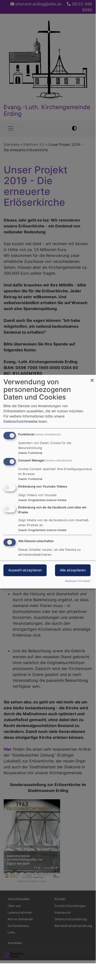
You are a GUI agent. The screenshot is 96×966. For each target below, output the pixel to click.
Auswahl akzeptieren (25, 570)
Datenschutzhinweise (20, 421)
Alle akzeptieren (73, 570)
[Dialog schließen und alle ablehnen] (92, 378)
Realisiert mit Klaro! (77, 581)
